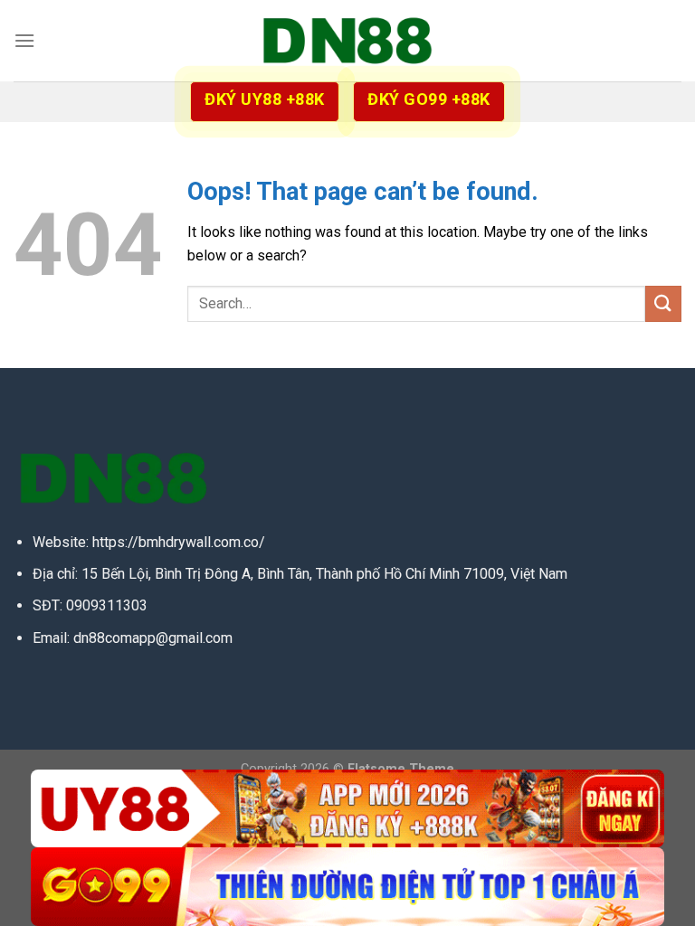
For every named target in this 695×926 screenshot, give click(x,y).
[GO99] (347, 886)
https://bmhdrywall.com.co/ (178, 542)
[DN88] (347, 40)
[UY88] (347, 809)
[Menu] (24, 40)
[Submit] (663, 303)
